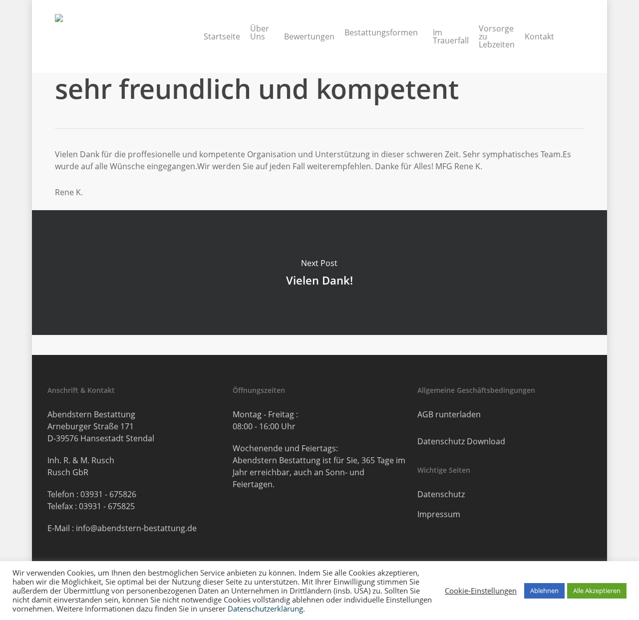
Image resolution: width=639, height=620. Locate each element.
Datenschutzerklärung (265, 609)
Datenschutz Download (461, 441)
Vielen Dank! (319, 272)
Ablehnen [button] (544, 590)
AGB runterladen (449, 414)
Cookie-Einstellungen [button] (481, 590)
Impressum (438, 514)
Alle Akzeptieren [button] (597, 590)
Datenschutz (441, 494)
